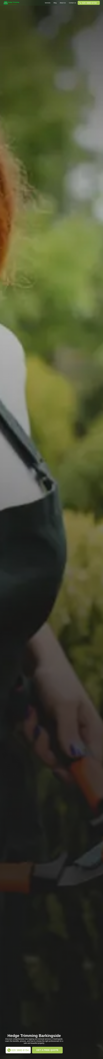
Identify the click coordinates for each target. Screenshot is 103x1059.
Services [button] (47, 3)
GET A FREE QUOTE (47, 1050)
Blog (55, 3)
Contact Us (72, 3)
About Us (63, 3)
